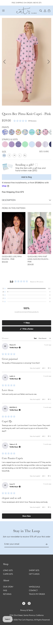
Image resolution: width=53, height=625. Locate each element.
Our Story (8, 587)
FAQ (5, 590)
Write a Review (31, 330)
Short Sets (34, 570)
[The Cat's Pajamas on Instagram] (29, 603)
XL (25, 155)
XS (4, 155)
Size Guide (44, 151)
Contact (33, 590)
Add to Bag (26, 177)
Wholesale (34, 587)
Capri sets (8, 574)
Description (8, 200)
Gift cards (34, 574)
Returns (7, 594)
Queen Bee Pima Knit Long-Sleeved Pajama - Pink (38, 259)
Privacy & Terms (26, 610)
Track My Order (37, 594)
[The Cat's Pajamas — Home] (26, 10)
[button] (41, 10)
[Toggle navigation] (3, 10)
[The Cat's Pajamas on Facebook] (23, 603)
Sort (35, 338)
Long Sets (8, 570)
